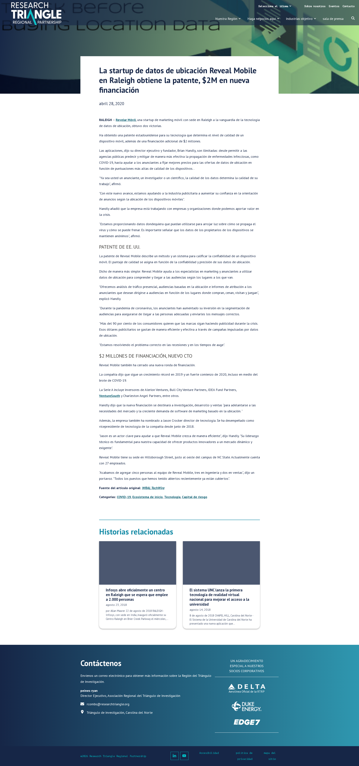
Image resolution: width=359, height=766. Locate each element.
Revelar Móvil (126, 120)
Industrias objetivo (299, 18)
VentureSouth (109, 396)
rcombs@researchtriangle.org (108, 704)
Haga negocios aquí (261, 18)
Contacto (349, 6)
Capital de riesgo (194, 497)
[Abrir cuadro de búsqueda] (353, 18)
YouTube (184, 756)
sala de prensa (333, 18)
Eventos (334, 6)
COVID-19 (124, 497)
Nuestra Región (226, 18)
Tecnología (172, 497)
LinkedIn (175, 756)
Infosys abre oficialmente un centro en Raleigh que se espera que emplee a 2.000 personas (137, 594)
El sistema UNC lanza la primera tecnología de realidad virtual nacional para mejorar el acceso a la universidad (219, 597)
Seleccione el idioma (273, 6)
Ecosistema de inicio (147, 497)
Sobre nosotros (314, 6)
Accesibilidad (209, 753)
